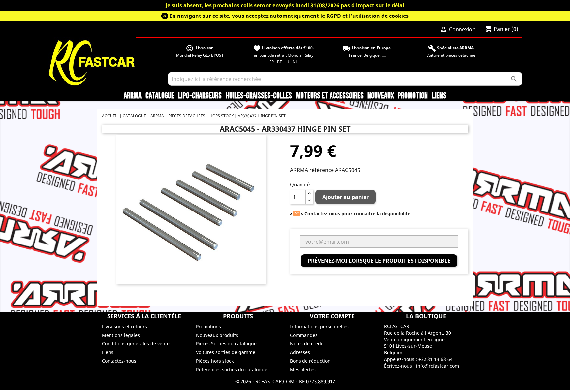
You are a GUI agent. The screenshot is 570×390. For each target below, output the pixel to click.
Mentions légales (121, 335)
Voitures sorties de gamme (225, 352)
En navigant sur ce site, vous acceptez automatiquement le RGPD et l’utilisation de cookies (289, 15)
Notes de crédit (307, 344)
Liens (439, 96)
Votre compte (332, 316)
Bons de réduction (310, 361)
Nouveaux (380, 96)
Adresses (300, 352)
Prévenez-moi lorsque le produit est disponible (379, 260)
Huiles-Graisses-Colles (259, 96)
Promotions (208, 326)
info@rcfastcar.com (437, 366)
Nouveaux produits (217, 335)
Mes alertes (303, 369)
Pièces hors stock (215, 361)
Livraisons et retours (124, 326)
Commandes (304, 335)
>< (296, 214)
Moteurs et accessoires (330, 96)
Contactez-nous (119, 361)
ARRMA (133, 96)
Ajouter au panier (345, 197)
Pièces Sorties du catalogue (226, 344)
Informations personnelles (319, 326)
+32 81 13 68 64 (435, 359)
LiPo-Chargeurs (200, 96)
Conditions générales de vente (136, 344)
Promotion (413, 96)
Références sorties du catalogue (231, 369)
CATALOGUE (159, 96)
